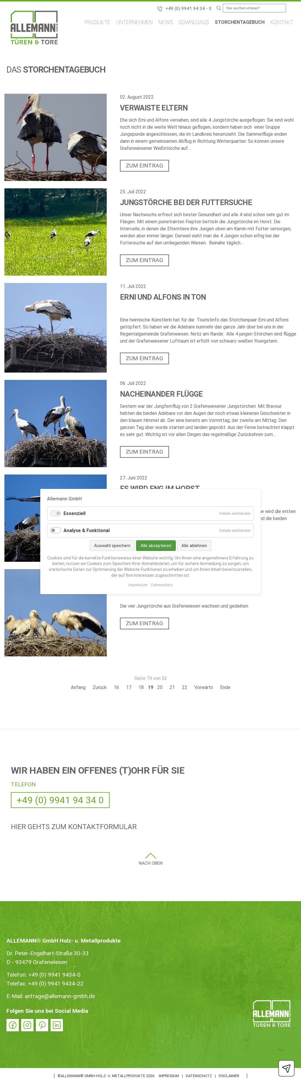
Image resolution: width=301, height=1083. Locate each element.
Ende (225, 687)
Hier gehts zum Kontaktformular (74, 827)
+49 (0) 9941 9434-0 (54, 974)
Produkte (97, 22)
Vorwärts (203, 687)
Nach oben (151, 863)
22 (184, 687)
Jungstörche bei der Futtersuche (186, 202)
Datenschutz (199, 1076)
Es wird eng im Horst (160, 488)
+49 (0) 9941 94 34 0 (60, 800)
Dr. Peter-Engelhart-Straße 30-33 (47, 953)
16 (116, 687)
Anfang (78, 687)
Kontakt (281, 22)
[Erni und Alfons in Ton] (55, 327)
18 (141, 687)
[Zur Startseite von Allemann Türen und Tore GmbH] (34, 29)
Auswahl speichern (112, 545)
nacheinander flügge (161, 394)
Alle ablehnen (194, 545)
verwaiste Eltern (154, 107)
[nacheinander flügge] (55, 423)
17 (128, 687)
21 (172, 687)
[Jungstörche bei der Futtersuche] (55, 232)
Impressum (169, 1076)
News (165, 22)
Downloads (193, 22)
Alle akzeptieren (156, 545)
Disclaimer (229, 1076)
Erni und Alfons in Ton (163, 297)
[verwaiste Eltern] (55, 137)
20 (160, 687)
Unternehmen (134, 22)
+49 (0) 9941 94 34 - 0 (188, 8)
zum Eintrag (144, 165)
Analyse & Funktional (86, 530)
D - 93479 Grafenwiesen (36, 962)
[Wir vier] (55, 612)
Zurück (100, 687)
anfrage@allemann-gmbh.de (60, 996)
